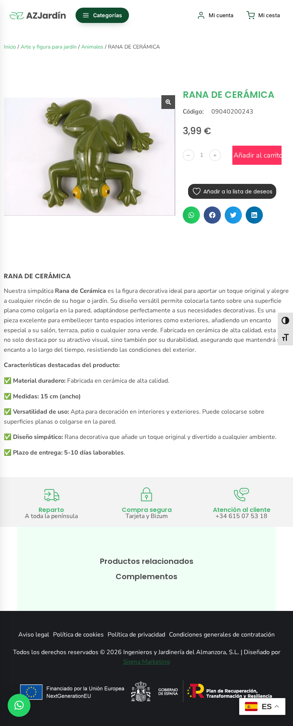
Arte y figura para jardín (49, 46)
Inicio (10, 46)
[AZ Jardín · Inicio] (38, 15)
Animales (92, 46)
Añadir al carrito (257, 155)
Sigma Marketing (146, 662)
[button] (191, 215)
